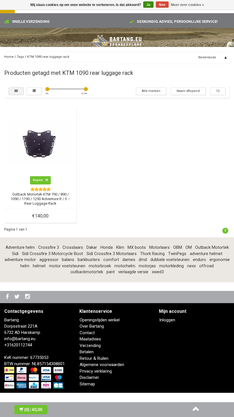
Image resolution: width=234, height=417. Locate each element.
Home (9, 57)
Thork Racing (152, 253)
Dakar (91, 247)
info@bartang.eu (19, 338)
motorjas (147, 265)
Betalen (87, 351)
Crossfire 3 (48, 247)
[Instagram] (28, 297)
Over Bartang (92, 326)
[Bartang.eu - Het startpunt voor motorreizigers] (117, 41)
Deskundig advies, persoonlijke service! (177, 21)
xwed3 (158, 271)
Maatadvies (90, 339)
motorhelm (124, 265)
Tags (20, 57)
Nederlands (207, 57)
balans (68, 259)
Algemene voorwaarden (102, 364)
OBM (177, 247)
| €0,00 (33, 409)
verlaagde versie (133, 271)
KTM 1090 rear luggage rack (48, 57)
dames (128, 259)
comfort (111, 259)
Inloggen (167, 319)
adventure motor (20, 259)
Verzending (90, 345)
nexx (191, 265)
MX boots (137, 247)
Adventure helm (20, 247)
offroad (206, 265)
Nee (162, 5)
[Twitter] (17, 297)
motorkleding (171, 265)
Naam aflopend (188, 91)
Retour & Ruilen (94, 358)
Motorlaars (159, 247)
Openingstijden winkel (100, 319)
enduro (199, 259)
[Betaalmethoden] (34, 378)
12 (217, 91)
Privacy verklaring (96, 371)
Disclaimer (89, 377)
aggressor (48, 259)
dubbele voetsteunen (169, 259)
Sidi (15, 253)
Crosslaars (72, 247)
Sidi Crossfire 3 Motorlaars (111, 253)
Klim (120, 247)
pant (110, 271)
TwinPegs (177, 253)
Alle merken (151, 91)
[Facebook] (8, 297)
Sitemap (87, 384)
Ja (148, 5)
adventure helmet (206, 253)
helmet (39, 265)
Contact (87, 332)
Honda (106, 247)
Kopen (38, 180)
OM (188, 247)
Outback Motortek (212, 247)
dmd (143, 259)
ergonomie (219, 259)
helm (24, 265)
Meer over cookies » (187, 5)
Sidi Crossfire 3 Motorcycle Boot (52, 253)
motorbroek (100, 265)
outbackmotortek (86, 271)
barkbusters (89, 259)
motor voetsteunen (67, 265)
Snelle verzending (31, 21)
